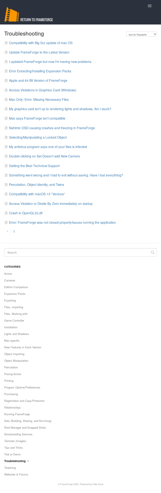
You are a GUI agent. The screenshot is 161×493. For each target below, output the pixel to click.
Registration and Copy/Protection (24, 401)
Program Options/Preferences (22, 387)
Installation (10, 327)
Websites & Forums (16, 474)
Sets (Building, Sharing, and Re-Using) (27, 421)
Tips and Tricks (13, 448)
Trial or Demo (12, 454)
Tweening (10, 468)
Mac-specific (12, 340)
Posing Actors (12, 374)
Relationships (12, 407)
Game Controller (14, 320)
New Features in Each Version (22, 347)
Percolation (11, 367)
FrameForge (66, 484)
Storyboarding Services (18, 434)
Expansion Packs (15, 294)
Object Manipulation (16, 361)
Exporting (10, 300)
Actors (8, 274)
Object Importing (14, 354)
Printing (8, 381)
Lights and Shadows (16, 334)
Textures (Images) (15, 441)
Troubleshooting (15, 461)
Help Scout (97, 484)
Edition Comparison (16, 287)
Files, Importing (13, 307)
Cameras (9, 280)
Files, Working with (15, 314)
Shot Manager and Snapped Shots (25, 427)
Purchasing (11, 394)
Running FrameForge (17, 414)
